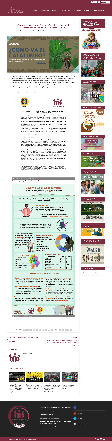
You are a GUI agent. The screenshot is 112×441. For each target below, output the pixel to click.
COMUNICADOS (45, 10)
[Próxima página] (16, 178)
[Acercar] (27, 178)
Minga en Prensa (99, 10)
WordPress (33, 439)
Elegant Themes (17, 439)
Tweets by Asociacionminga (90, 273)
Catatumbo (49, 31)
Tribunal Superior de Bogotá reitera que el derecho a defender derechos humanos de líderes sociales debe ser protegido (16, 387)
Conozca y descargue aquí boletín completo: (24, 93)
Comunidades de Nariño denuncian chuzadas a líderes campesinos (69, 385)
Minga (35, 10)
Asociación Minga (31, 31)
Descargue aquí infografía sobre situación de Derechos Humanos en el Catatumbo (35, 181)
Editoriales (77, 10)
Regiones (54, 10)
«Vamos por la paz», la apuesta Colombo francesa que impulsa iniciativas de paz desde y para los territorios (52, 386)
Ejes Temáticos (65, 10)
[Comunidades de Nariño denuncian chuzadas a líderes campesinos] (70, 377)
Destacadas (56, 31)
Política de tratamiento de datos (49, 427)
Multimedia (86, 10)
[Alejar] (25, 178)
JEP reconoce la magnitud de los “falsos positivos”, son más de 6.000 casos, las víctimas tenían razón (34, 386)
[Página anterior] (13, 178)
